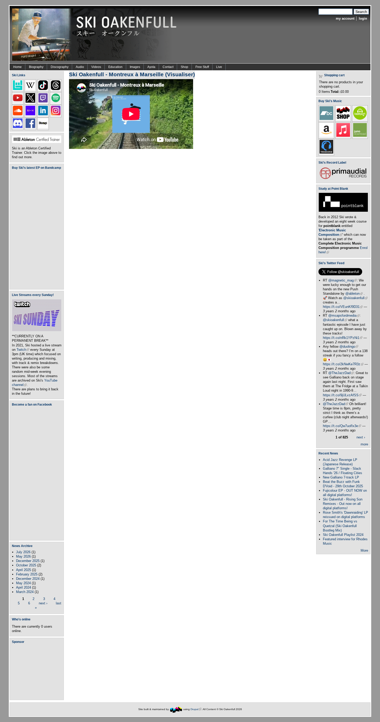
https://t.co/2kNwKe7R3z (343, 364)
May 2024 (23, 583)
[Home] (96, 34)
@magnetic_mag (342, 280)
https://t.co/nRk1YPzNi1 (342, 338)
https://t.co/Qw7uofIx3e (342, 426)
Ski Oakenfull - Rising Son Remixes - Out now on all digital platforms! (342, 503)
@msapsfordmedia (344, 315)
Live (219, 67)
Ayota (151, 67)
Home (17, 67)
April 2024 (23, 587)
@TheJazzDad (341, 373)
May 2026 (23, 556)
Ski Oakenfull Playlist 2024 (343, 535)
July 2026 (23, 552)
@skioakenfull (355, 298)
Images (135, 67)
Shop (184, 67)
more (364, 444)
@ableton (354, 293)
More (364, 550)
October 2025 (26, 565)
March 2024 (25, 592)
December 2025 (28, 561)
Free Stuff (202, 67)
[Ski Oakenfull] (176, 709)
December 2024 (28, 579)
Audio (80, 67)
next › (43, 603)
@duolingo (348, 346)
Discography (60, 67)
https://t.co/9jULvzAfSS (342, 395)
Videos (96, 67)
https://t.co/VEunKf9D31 (343, 307)
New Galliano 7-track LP (341, 477)
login (363, 18)
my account (345, 18)
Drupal (196, 709)
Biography (36, 67)
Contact (168, 67)
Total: (335, 92)
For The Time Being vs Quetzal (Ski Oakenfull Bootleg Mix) (340, 525)
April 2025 (23, 570)
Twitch (23, 350)
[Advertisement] (38, 671)
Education (115, 67)
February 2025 (26, 574)
